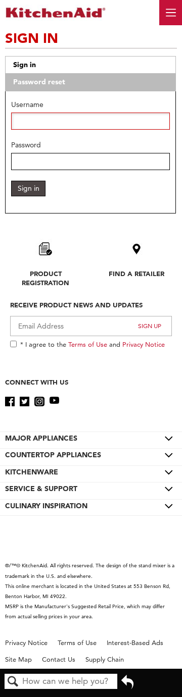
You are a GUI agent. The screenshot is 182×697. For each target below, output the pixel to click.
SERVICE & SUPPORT (41, 488)
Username (27, 104)
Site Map (18, 659)
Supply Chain (104, 659)
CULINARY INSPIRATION (46, 505)
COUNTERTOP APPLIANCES (53, 454)
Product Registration (45, 278)
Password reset (39, 81)
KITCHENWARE (31, 471)
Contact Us (58, 659)
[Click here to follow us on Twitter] (24, 402)
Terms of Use (87, 344)
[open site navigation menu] (170, 12)
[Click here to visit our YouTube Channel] (54, 402)
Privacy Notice (143, 344)
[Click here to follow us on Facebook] (10, 402)
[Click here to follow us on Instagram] (39, 402)
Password (26, 145)
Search (13, 682)
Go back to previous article (127, 685)
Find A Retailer (136, 274)
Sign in (24, 64)
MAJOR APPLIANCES (41, 438)
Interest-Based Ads (135, 643)
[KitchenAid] (55, 12)
